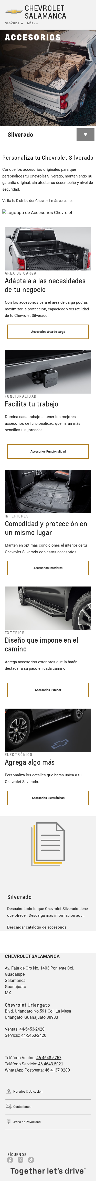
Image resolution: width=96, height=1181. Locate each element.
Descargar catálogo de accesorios (37, 927)
